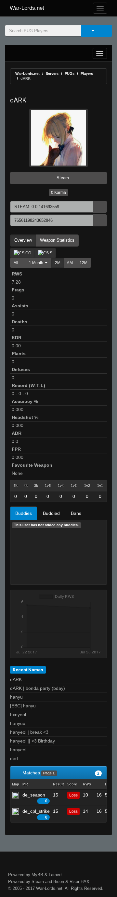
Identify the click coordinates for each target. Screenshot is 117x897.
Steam (62, 177)
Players (87, 73)
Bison (58, 881)
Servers (52, 73)
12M (83, 263)
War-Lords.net (27, 8)
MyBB (37, 874)
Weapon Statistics (57, 240)
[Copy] (100, 207)
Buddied (51, 513)
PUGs (69, 73)
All (16, 263)
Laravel (55, 874)
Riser (74, 881)
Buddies (23, 513)
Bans (76, 513)
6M (70, 263)
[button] (36, 262)
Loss (73, 795)
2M (57, 263)
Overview (23, 240)
